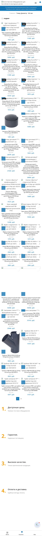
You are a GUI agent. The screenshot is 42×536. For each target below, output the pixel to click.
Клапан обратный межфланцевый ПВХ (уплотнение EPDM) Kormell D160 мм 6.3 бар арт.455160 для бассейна (11, 194)
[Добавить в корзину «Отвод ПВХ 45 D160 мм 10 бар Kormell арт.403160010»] (3, 243)
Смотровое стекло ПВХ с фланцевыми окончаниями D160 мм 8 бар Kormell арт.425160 (11, 322)
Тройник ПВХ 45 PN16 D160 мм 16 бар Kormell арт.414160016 (31, 338)
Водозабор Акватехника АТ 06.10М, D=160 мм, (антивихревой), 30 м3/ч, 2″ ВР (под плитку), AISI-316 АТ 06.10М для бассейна (31, 87)
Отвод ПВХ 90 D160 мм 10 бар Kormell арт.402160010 (11, 260)
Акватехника (31, 92)
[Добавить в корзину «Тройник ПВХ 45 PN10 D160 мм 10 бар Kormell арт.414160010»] (3, 352)
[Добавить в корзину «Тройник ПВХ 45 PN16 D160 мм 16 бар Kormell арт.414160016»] (23, 334)
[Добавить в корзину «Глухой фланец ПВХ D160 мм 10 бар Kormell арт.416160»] (23, 102)
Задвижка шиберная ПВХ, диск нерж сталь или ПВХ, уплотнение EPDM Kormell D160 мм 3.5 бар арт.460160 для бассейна (31, 119)
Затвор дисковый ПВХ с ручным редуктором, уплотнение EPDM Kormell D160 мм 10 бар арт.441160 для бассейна (11, 164)
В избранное (18, 25)
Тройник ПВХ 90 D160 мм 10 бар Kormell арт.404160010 (11, 371)
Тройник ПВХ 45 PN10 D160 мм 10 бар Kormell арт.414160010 (11, 356)
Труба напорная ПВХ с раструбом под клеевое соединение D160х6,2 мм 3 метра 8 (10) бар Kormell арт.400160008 (31, 388)
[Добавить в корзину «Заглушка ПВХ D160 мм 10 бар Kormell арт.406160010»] (3, 128)
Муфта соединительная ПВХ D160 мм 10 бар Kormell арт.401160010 (11, 233)
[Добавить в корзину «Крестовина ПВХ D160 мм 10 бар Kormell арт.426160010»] (23, 208)
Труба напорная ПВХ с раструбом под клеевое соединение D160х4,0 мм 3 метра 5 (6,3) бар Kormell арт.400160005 (11, 388)
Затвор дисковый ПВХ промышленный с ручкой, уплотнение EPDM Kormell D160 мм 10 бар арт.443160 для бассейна (11, 147)
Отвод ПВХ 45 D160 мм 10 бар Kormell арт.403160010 (11, 247)
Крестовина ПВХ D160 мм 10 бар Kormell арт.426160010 (30, 212)
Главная (12, 13)
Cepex (31, 318)
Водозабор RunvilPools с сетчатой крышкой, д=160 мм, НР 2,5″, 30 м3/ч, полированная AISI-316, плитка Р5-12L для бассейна (11, 68)
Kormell (11, 37)
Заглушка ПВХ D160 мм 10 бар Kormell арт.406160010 (11, 132)
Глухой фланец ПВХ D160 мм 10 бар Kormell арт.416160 (31, 106)
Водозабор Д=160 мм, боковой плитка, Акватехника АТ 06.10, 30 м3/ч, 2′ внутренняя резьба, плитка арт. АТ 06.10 (11, 103)
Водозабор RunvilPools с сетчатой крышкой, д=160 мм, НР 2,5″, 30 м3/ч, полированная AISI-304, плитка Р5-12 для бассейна (31, 50)
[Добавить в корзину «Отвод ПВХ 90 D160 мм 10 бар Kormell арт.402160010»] (3, 256)
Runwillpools (31, 36)
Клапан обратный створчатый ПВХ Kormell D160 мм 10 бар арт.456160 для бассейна (31, 191)
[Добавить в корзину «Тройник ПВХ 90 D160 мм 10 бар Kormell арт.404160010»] (3, 367)
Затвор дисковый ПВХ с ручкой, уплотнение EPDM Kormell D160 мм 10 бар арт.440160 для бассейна (31, 147)
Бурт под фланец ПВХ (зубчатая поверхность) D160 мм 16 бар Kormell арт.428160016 (11, 34)
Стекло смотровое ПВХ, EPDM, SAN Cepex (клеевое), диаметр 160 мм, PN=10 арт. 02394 (31, 315)
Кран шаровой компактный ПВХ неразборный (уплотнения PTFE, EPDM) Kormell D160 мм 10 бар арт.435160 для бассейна (11, 216)
